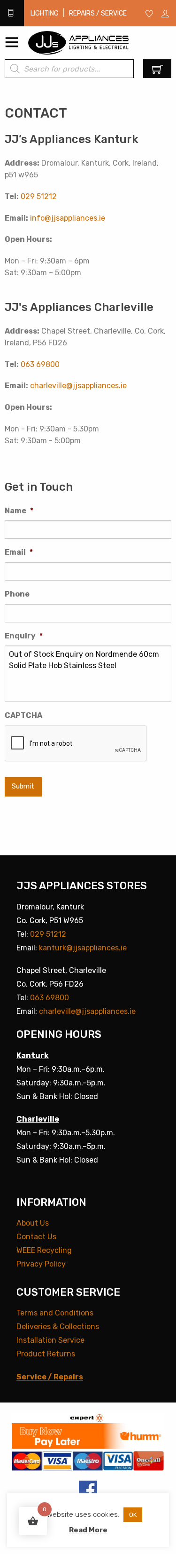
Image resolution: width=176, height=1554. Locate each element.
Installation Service (50, 1340)
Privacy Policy (41, 1263)
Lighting (45, 13)
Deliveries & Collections (57, 1326)
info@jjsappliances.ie (67, 218)
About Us (32, 1223)
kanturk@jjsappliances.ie (83, 947)
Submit (23, 786)
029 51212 (39, 196)
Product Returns (45, 1353)
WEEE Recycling (44, 1250)
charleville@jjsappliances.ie (78, 385)
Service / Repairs (49, 1376)
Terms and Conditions (54, 1312)
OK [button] (133, 1514)
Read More (88, 1530)
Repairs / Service (98, 13)
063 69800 (40, 364)
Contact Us (36, 1236)
